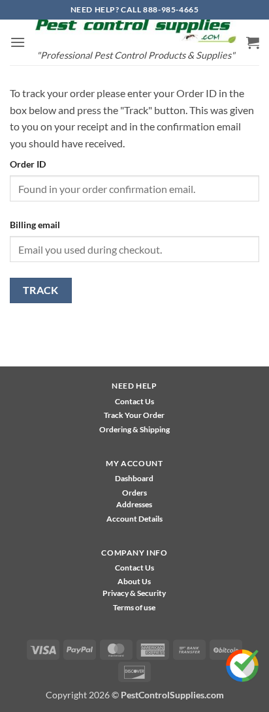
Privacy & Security (134, 593)
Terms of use (134, 607)
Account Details (134, 519)
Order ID (28, 164)
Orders (134, 492)
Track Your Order (134, 415)
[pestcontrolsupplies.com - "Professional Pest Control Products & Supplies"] (135, 31)
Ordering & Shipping (134, 429)
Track (41, 290)
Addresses (134, 504)
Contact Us (134, 401)
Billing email (35, 224)
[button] (17, 42)
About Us (134, 581)
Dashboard (134, 478)
